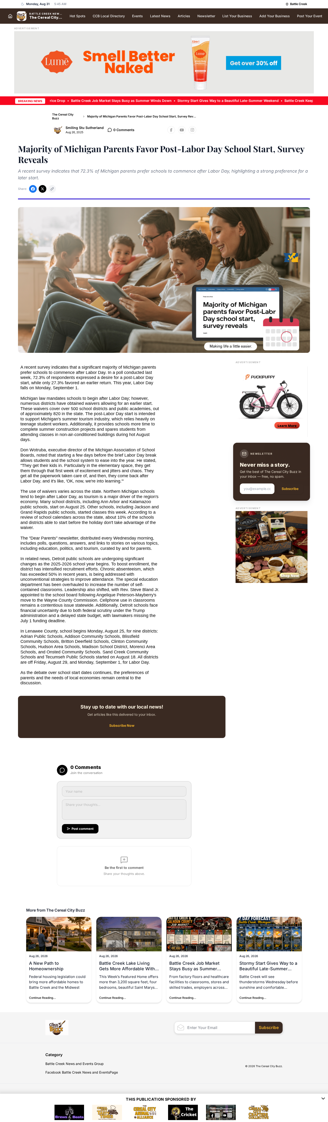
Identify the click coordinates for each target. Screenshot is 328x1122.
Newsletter (206, 16)
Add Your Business (274, 16)
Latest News (160, 16)
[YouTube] (182, 130)
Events (137, 16)
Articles (184, 16)
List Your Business (237, 16)
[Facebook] (171, 130)
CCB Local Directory (109, 16)
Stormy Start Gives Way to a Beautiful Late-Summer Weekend (199, 101)
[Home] (10, 16)
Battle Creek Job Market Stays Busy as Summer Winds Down (93, 101)
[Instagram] (192, 130)
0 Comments (123, 130)
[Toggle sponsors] (323, 1099)
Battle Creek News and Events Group (74, 1064)
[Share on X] (42, 189)
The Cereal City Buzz (62, 116)
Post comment (83, 829)
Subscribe (290, 489)
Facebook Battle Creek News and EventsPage (81, 1072)
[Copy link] (52, 189)
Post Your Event (309, 16)
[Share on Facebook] (33, 189)
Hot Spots (77, 16)
